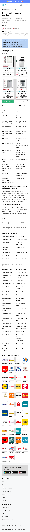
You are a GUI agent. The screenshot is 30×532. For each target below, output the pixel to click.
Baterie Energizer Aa (7, 143)
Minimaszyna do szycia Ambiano (20, 110)
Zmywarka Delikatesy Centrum (22, 276)
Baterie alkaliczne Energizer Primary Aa (7, 122)
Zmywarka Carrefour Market (22, 260)
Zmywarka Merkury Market (7, 309)
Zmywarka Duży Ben (7, 280)
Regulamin (5, 494)
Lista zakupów (6, 510)
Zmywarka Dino (6, 252)
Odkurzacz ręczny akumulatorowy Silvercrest (21, 166)
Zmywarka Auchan (21, 272)
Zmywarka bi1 (19, 256)
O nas (3, 482)
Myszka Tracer (6, 173)
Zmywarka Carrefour (7, 239)
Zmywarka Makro (20, 295)
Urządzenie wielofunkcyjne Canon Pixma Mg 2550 (20, 153)
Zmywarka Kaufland (21, 239)
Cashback (4, 513)
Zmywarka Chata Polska (6, 276)
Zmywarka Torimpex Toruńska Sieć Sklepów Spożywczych (21, 337)
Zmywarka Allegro (21, 269)
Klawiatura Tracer (21, 178)
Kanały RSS (21, 529)
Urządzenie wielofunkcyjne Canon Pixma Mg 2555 (6, 167)
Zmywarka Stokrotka (7, 256)
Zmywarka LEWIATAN (22, 252)
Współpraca (5, 485)
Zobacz (9, 74)
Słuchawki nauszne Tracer (7, 160)
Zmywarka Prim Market (20, 314)
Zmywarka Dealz (6, 259)
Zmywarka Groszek (7, 292)
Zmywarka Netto (20, 247)
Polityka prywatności (7, 488)
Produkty (6, 9)
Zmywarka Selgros (21, 323)
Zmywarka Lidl (20, 236)
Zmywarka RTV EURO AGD (22, 319)
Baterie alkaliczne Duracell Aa (21, 127)
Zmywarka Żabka (20, 349)
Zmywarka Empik (20, 280)
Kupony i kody (5, 507)
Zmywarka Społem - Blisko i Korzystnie (21, 327)
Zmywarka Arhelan (7, 272)
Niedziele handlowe (7, 520)
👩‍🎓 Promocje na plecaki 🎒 (15, 1)
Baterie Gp (5, 138)
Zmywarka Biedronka (8, 236)
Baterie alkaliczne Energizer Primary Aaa (7, 133)
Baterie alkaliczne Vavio (21, 139)
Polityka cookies (6, 491)
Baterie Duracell (6, 126)
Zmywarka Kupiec (21, 292)
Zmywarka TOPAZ (21, 332)
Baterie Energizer (6, 116)
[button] (15, 223)
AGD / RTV (11, 9)
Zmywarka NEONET (21, 308)
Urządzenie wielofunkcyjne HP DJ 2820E (22, 145)
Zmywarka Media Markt (20, 304)
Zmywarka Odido (6, 313)
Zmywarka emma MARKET (6, 350)
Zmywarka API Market (8, 269)
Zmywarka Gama (20, 283)
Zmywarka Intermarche (5, 248)
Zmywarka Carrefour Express (7, 265)
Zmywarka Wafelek (21, 344)
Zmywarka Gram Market (20, 288)
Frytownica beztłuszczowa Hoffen (6, 111)
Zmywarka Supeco (7, 332)
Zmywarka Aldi (6, 242)
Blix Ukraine (5, 516)
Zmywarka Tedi (6, 335)
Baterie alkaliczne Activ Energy (21, 122)
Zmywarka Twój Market (6, 345)
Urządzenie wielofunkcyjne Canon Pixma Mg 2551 (8, 180)
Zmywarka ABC (20, 264)
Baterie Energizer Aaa (22, 159)
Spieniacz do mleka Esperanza (21, 174)
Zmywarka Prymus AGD (7, 319)
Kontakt (4, 500)
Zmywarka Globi (6, 287)
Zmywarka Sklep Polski (6, 327)
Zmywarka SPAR (6, 323)
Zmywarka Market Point (7, 299)
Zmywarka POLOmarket (19, 243)
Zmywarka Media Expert (6, 304)
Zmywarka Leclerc (7, 295)
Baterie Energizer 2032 (6, 151)
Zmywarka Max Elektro (20, 299)
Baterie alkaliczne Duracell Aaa (21, 117)
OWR (3, 497)
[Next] (29, 1)
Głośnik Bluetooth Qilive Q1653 (21, 132)
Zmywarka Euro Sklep (8, 283)
